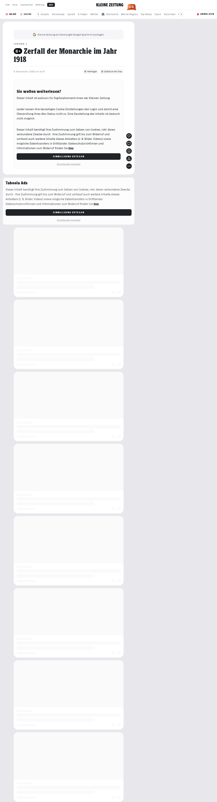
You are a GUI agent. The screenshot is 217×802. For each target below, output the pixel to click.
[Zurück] (38, 14)
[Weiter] (181, 14)
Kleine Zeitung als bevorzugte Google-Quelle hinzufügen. (71, 34)
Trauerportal (26, 5)
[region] (110, 14)
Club (7, 5)
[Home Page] (109, 5)
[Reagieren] (129, 136)
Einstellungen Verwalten (68, 164)
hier (71, 148)
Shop (14, 5)
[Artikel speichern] (129, 151)
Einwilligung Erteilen (68, 156)
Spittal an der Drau (113, 71)
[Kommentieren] (129, 143)
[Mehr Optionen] (129, 166)
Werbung (40, 5)
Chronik (19, 44)
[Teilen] (129, 158)
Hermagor (92, 71)
